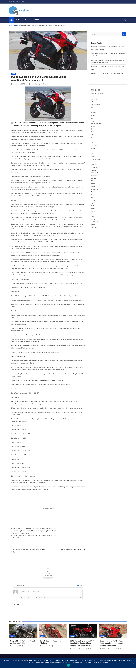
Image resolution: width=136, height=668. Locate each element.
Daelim (93, 148)
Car (24, 20)
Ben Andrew (34, 84)
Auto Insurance (95, 104)
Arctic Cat (94, 99)
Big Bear (93, 112)
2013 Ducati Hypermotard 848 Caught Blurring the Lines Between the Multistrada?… (82, 643)
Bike (17, 20)
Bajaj (92, 107)
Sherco (93, 205)
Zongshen (94, 227)
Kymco (93, 184)
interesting (94, 175)
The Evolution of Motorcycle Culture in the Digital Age (107, 73)
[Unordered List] (34, 598)
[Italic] (23, 598)
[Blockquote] (36, 598)
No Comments (45, 84)
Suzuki (93, 208)
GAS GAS (93, 154)
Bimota (93, 126)
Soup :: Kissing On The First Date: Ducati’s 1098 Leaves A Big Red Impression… (111, 643)
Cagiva (93, 140)
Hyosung (93, 170)
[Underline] (26, 598)
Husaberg (93, 164)
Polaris (93, 200)
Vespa (92, 216)
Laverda (93, 186)
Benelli (92, 110)
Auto (92, 102)
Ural (92, 214)
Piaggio (93, 197)
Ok (68, 665)
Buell (92, 137)
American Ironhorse (97, 93)
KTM (92, 181)
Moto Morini (94, 192)
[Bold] (21, 598)
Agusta (94, 121)
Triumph (93, 211)
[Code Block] (39, 598)
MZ (92, 194)
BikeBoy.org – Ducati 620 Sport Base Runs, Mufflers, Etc (29, 551)
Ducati (13, 73)
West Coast (94, 222)
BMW (92, 132)
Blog (92, 129)
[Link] (42, 598)
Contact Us (35, 20)
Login (80, 585)
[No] (134, 663)
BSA (92, 134)
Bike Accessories (96, 123)
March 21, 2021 (106, 648)
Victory (93, 219)
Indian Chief (94, 173)
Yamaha (93, 225)
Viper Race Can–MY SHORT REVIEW (71, 549)
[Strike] (29, 598)
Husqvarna (94, 167)
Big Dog (93, 115)
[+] (47, 597)
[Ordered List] (31, 598)
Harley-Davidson (95, 159)
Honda (93, 162)
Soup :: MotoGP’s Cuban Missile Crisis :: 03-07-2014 (23, 642)
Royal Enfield (94, 203)
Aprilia (92, 96)
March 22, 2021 (16, 646)
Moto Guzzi (94, 189)
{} (44, 597)
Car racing (94, 145)
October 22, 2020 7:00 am (20, 84)
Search (124, 34)
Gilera (92, 156)
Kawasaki (93, 178)
